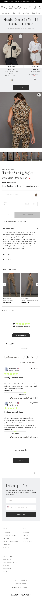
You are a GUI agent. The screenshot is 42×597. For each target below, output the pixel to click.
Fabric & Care (8, 260)
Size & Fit (6, 255)
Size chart (7, 205)
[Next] (37, 284)
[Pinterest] (12, 310)
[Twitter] (10, 310)
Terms (17, 580)
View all (21, 87)
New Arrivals (5, 13)
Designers (6, 544)
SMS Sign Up (7, 568)
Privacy (24, 580)
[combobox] (29, 362)
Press (5, 571)
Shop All (6, 547)
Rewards (25, 535)
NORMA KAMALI (8, 169)
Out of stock (27, 215)
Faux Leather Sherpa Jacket (12, 72)
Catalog (6, 565)
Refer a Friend (27, 541)
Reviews (25, 538)
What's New (7, 532)
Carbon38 (16, 13)
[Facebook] (7, 310)
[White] (35, 78)
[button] (21, 595)
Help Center (7, 556)
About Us (26, 532)
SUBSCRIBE (21, 514)
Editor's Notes (8, 228)
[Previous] (4, 284)
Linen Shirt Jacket (35, 71)
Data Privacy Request (10, 562)
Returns (6, 538)
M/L (34, 204)
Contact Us (7, 559)
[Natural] (11, 80)
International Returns (11, 541)
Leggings (26, 13)
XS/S (27, 204)
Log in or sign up (33, 186)
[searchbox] (14, 357)
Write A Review (21, 335)
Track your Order (9, 535)
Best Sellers (36, 13)
